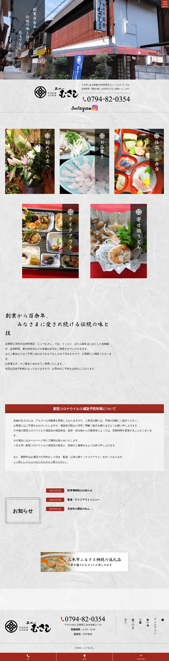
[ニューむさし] (56, 92)
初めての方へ (133, 622)
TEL (28, 659)
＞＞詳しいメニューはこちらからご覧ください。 (40, 462)
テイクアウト (155, 625)
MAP (84, 659)
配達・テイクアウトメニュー (84, 499)
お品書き (140, 619)
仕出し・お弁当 (148, 619)
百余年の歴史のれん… (80, 508)
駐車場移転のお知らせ (80, 490)
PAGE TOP (141, 659)
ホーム (125, 619)
